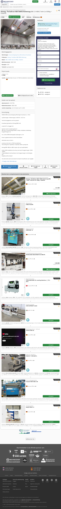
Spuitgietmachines (52, 475)
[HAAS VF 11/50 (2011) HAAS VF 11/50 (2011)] (13, 363)
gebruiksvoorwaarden (32, 506)
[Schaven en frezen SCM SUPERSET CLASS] (13, 313)
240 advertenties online (42, 30)
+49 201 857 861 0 (37, 468)
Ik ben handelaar (43, 72)
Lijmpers (26, 475)
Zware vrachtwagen (43, 475)
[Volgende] (33, 34)
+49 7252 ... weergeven (45, 92)
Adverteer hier (30, 439)
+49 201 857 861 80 (9, 468)
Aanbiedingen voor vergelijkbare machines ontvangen (47, 75)
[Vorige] (2, 34)
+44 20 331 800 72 (9, 470)
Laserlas (6, 475)
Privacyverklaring (48, 83)
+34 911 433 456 (36, 470)
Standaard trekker (33, 475)
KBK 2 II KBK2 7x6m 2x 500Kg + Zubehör (14, 59)
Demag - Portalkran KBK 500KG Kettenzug (16, 57)
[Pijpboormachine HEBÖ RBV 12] (13, 237)
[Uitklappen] (30, 200)
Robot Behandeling (18, 475)
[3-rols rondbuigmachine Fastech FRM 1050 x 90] (13, 388)
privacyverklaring (24, 506)
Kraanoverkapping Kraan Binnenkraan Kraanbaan (20, 55)
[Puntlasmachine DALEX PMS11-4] (13, 414)
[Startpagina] (1, 6)
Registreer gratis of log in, (51, 23)
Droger (11, 475)
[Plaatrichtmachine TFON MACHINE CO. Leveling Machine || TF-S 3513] (13, 287)
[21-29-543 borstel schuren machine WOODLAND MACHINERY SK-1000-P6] (13, 261)
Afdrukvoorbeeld (23, 167)
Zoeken (58, 4)
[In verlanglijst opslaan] (57, 10)
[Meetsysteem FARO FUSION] (13, 211)
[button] (59, 1)
